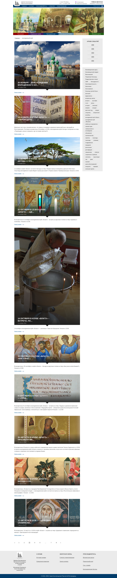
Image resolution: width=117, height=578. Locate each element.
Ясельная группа (96, 34)
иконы (92, 103)
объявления (88, 133)
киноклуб (94, 105)
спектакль (87, 157)
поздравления (89, 142)
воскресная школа (90, 98)
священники (88, 152)
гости (86, 103)
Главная (24, 6)
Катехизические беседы (90, 569)
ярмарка (95, 166)
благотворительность (90, 84)
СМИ (86, 81)
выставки (94, 100)
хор (86, 159)
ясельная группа (89, 168)
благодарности (95, 81)
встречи (87, 100)
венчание (87, 93)
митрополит (96, 112)
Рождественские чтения (91, 79)
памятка (87, 138)
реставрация (88, 149)
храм (91, 159)
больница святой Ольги (91, 91)
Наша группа (97, 6)
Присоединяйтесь (41, 6)
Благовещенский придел (91, 72)
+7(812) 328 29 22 (97, 2)
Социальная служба (36, 34)
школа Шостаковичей (90, 164)
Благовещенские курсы (66, 34)
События (52, 6)
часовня (87, 161)
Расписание (21, 34)
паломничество (89, 135)
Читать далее (17, 92)
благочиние (88, 86)
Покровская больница (91, 76)
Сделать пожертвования (67, 557)
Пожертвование (62, 6)
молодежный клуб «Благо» (92, 117)
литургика (87, 112)
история (87, 105)
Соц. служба (86, 565)
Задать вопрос (64, 561)
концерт (94, 107)
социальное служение (91, 154)
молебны (87, 115)
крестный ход (88, 110)
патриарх (95, 140)
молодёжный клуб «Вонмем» (90, 120)
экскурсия (87, 166)
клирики (87, 107)
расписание (88, 147)
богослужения (89, 88)
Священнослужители (42, 561)
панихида (95, 138)
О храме (31, 6)
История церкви (41, 557)
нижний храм (88, 126)
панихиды (88, 140)
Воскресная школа (81, 34)
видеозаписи (88, 96)
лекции (97, 110)
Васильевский (89, 74)
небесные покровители (91, 124)
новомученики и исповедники (89, 129)
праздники (88, 145)
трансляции (96, 157)
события (97, 152)
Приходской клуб (50, 34)
